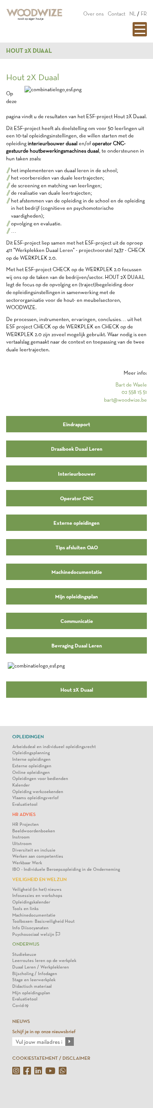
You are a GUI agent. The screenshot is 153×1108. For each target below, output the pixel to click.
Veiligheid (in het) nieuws (37, 889)
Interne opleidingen (31, 759)
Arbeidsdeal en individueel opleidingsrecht (54, 746)
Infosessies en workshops (37, 895)
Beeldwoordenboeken (33, 831)
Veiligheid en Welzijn (39, 879)
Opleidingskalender (31, 902)
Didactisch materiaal (32, 986)
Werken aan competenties (37, 856)
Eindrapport (76, 424)
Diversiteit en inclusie (33, 850)
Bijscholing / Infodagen (34, 973)
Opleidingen (28, 736)
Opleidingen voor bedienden (40, 778)
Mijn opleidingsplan (76, 596)
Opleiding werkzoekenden (37, 791)
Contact (116, 14)
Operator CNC (76, 498)
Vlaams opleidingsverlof (35, 797)
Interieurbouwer (76, 473)
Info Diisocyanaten (30, 927)
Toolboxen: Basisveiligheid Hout (43, 921)
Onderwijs (25, 944)
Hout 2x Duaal (29, 50)
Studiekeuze (24, 954)
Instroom (21, 837)
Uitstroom (22, 843)
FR (144, 14)
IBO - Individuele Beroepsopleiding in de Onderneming (66, 869)
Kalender (21, 785)
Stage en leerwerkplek (33, 979)
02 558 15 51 (134, 392)
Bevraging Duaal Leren (76, 645)
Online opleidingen (31, 772)
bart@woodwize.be (125, 400)
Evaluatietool (25, 804)
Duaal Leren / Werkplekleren (40, 967)
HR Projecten (25, 824)
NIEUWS (21, 1021)
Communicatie (76, 621)
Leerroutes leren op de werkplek (44, 960)
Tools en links (25, 908)
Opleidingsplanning (31, 752)
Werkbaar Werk (27, 862)
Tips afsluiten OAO (76, 547)
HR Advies (23, 814)
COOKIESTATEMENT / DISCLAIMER (51, 1058)
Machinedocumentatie (76, 572)
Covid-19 (20, 1005)
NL (132, 14)
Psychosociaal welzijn (33, 934)
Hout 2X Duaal (76, 689)
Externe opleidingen (76, 522)
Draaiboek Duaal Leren (76, 448)
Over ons (93, 14)
